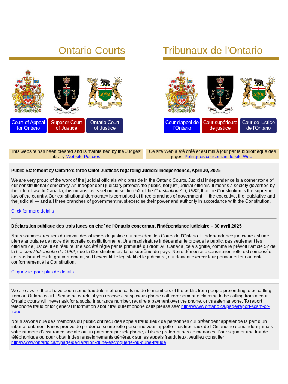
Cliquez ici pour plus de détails (42, 271)
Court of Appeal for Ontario (28, 125)
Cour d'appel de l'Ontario (182, 125)
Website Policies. (83, 156)
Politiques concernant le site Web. (219, 156)
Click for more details (32, 211)
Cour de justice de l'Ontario (258, 125)
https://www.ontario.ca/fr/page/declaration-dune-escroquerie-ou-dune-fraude (88, 342)
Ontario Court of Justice (104, 125)
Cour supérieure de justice (220, 125)
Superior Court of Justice (66, 125)
